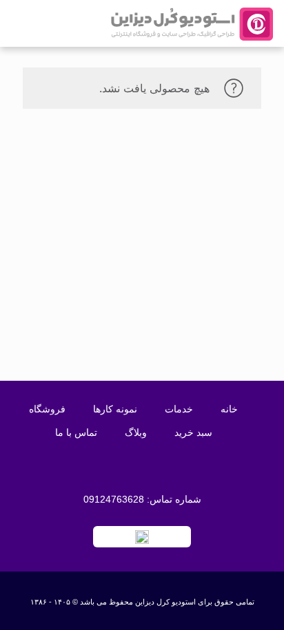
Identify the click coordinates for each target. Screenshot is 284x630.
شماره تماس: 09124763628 (142, 499)
